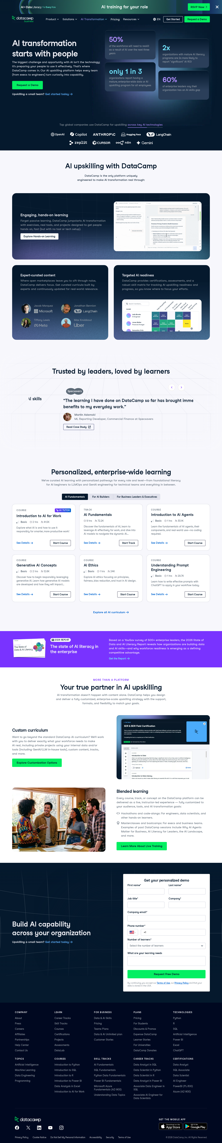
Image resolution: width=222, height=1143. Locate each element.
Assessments (61, 1045)
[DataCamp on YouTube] (50, 1128)
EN (158, 19)
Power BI (178, 1039)
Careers (19, 1028)
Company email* (137, 912)
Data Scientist (181, 1075)
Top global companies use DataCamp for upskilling (93, 124)
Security (110, 1137)
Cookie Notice (39, 1137)
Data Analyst (180, 1064)
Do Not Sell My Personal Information (67, 1137)
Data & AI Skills (103, 1018)
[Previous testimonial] (171, 387)
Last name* (175, 885)
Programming (22, 1080)
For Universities (142, 1045)
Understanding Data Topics (109, 1094)
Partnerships (22, 1039)
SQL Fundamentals (105, 1070)
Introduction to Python (67, 1064)
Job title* (132, 898)
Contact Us (21, 1050)
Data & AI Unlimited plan (108, 1034)
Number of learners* (139, 939)
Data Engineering (25, 1075)
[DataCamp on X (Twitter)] (28, 1128)
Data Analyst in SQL (145, 1064)
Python (177, 1018)
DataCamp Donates (145, 1050)
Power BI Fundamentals (107, 1080)
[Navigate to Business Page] (22, 19)
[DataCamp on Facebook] (17, 1128)
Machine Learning (25, 1070)
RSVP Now (197, 7)
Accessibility (95, 1137)
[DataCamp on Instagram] (61, 1128)
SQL (175, 1028)
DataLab (59, 1050)
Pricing (98, 1023)
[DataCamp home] (39, 1120)
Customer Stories (103, 1039)
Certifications (62, 1034)
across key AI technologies (145, 124)
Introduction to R (63, 1075)
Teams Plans (101, 1028)
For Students (141, 1023)
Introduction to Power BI (68, 1080)
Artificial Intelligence (185, 1034)
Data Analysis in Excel (67, 1086)
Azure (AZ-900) (182, 1091)
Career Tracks (62, 1018)
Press (18, 1023)
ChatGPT (178, 1050)
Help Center (22, 1045)
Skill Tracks (60, 1023)
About (18, 1018)
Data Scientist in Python (147, 1070)
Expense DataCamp (145, 1034)
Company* (175, 898)
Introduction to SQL (65, 1070)
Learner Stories (142, 1039)
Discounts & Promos (145, 1028)
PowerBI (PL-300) (183, 1086)
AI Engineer (179, 1080)
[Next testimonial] (181, 387)
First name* (134, 885)
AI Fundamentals (104, 1064)
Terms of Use (163, 983)
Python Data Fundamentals (110, 1075)
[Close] (217, 7)
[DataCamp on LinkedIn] (39, 1128)
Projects (59, 1039)
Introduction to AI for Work (69, 1091)
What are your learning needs (144, 953)
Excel (176, 1045)
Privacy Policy (181, 983)
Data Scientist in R (144, 1075)
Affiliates (20, 1034)
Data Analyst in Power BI (148, 1080)
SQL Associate (181, 1070)
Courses (59, 1028)
